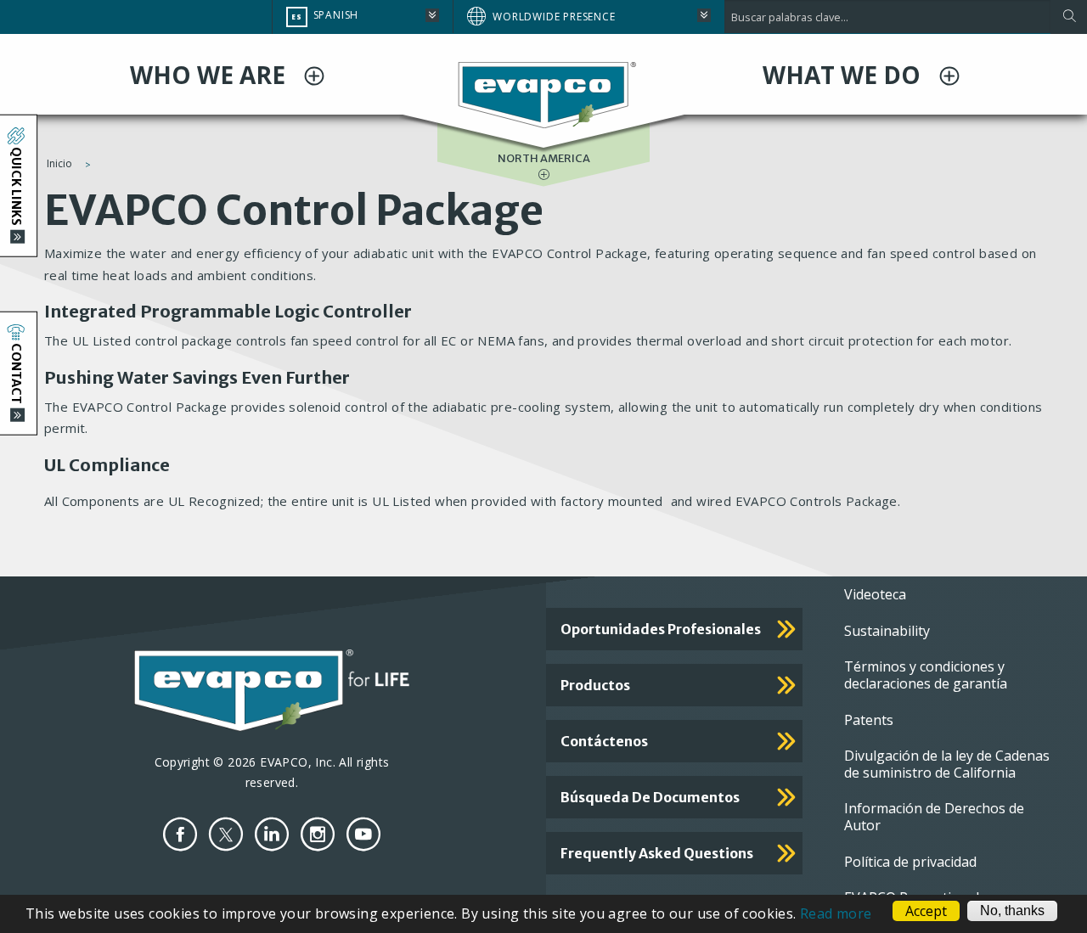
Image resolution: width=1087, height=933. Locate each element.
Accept (926, 911)
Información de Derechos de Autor (934, 817)
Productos (595, 685)
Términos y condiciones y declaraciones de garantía (925, 675)
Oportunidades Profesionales (660, 629)
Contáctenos (604, 741)
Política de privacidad (910, 861)
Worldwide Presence (554, 16)
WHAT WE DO (844, 75)
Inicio (59, 163)
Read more (836, 913)
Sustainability (887, 630)
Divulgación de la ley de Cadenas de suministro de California (947, 764)
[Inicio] (543, 93)
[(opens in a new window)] (180, 834)
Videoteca (875, 594)
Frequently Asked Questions (656, 853)
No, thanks (1012, 910)
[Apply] (1068, 17)
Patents (868, 720)
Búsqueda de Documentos (650, 797)
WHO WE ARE (210, 75)
